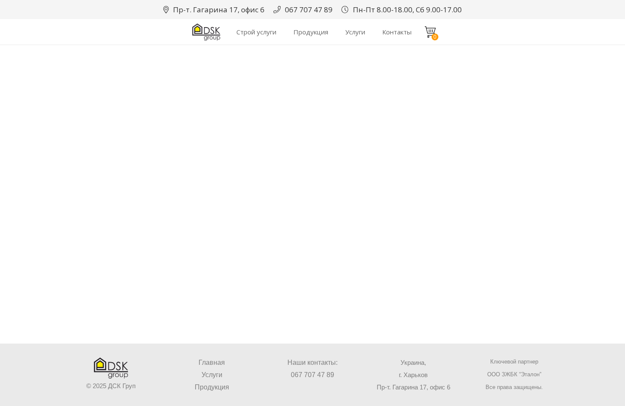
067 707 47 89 (312, 374)
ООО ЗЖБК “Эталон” (514, 374)
